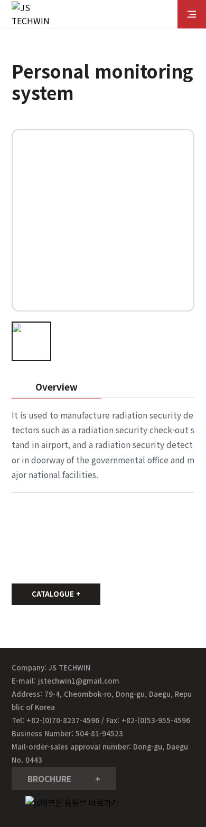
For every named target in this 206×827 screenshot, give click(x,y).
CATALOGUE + (56, 594)
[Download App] (182, 759)
